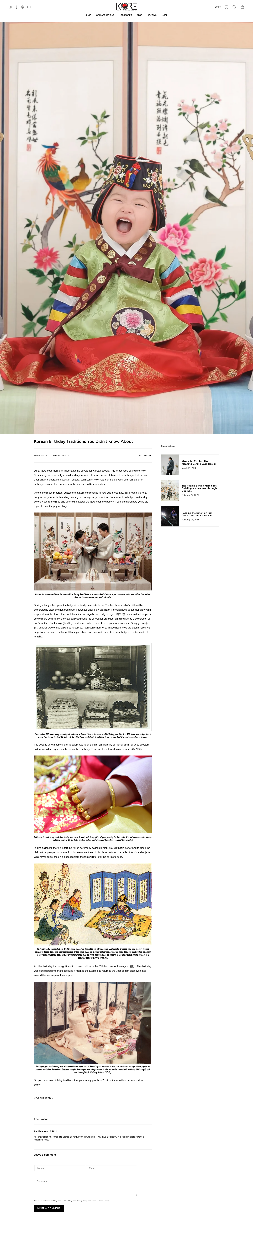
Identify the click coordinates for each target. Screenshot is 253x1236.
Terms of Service (97, 1201)
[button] (234, 7)
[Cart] (242, 7)
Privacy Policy (81, 1201)
